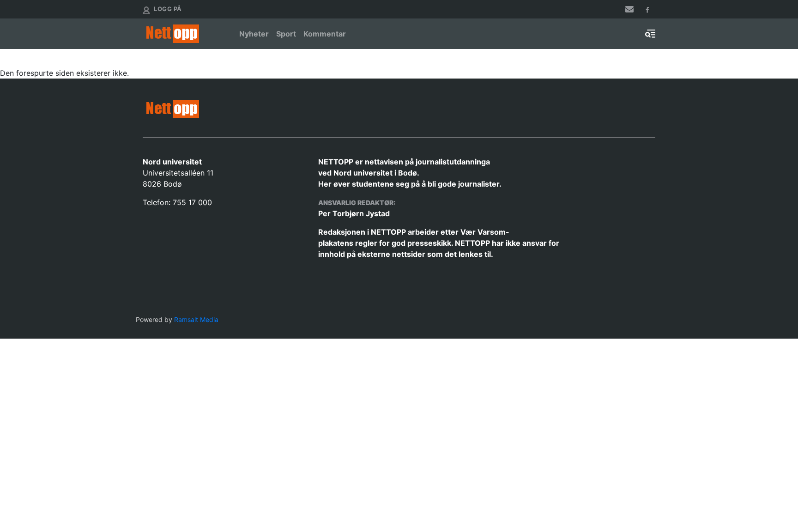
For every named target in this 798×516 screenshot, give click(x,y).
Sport (286, 33)
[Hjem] (185, 33)
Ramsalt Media (196, 319)
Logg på (168, 8)
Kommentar (324, 33)
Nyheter (254, 33)
